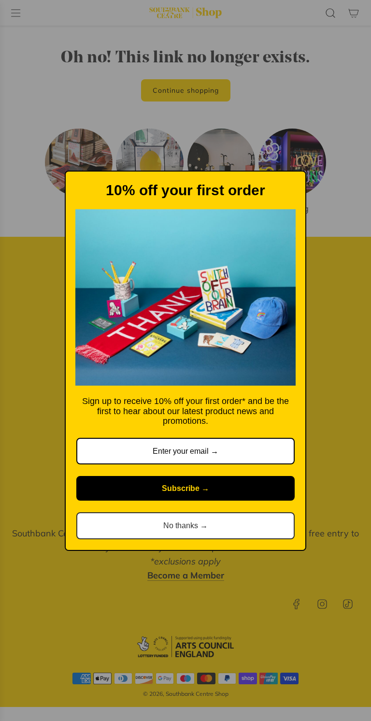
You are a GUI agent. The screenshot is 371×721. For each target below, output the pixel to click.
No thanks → (185, 525)
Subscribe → (185, 488)
